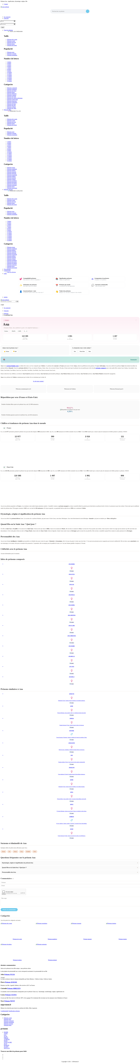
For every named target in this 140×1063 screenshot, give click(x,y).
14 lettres (9, 78)
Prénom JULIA (9, 974)
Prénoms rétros (11, 92)
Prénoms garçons (8, 189)
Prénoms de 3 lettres (70, 389)
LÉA (5, 1035)
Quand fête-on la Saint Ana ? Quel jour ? (14, 867)
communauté (7, 270)
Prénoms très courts (12, 39)
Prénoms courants (11, 53)
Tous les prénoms (8, 30)
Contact (6, 4)
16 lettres (9, 81)
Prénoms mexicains (12, 188)
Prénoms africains (11, 173)
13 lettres (9, 76)
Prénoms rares (10, 52)
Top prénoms (7, 269)
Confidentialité (4, 1011)
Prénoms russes (11, 167)
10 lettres (9, 72)
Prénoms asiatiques (12, 169)
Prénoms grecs (11, 186)
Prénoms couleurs (11, 95)
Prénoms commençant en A (23, 389)
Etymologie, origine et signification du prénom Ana (17, 863)
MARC (6, 1041)
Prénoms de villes (11, 108)
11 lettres (9, 73)
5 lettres (9, 65)
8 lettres (9, 69)
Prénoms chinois (11, 179)
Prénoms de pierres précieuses (14, 98)
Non (90, 351)
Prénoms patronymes (12, 99)
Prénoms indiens (11, 176)
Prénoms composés (12, 88)
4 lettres (9, 63)
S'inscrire (6, 18)
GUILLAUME (8, 1042)
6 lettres (9, 66)
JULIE (5, 1036)
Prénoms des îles (11, 105)
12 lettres (9, 75)
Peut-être (82, 351)
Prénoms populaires (12, 55)
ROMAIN (6, 1045)
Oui (75, 351)
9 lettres (9, 70)
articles (5, 297)
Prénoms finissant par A (116, 389)
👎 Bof (15, 351)
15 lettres (9, 79)
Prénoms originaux (12, 89)
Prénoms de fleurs (11, 90)
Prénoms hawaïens (12, 182)
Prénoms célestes (11, 107)
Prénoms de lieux (11, 104)
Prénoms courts (11, 41)
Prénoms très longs (12, 45)
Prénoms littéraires (12, 93)
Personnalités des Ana (9, 872)
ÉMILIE (6, 1038)
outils (5, 273)
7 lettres (9, 68)
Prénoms (6, 313)
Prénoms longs (11, 44)
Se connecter (7, 17)
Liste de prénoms (11, 272)
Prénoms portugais (12, 185)
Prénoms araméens (12, 180)
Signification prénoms (14, 1011)
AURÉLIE (7, 1039)
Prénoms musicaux (12, 101)
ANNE (6, 1033)
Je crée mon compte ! (38, 381)
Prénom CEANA (11, 995)
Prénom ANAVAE (11, 982)
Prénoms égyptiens (12, 183)
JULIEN (6, 1046)
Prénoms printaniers (12, 102)
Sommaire (133, 359)
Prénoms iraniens (11, 178)
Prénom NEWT (9, 1001)
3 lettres (9, 62)
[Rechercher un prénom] (87, 11)
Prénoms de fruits (11, 96)
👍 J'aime (6, 351)
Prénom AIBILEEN (13, 988)
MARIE (6, 1032)
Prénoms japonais (11, 172)
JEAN (5, 1043)
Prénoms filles (7, 109)
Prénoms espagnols (12, 175)
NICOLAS (7, 1048)
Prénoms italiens (11, 170)
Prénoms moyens (11, 42)
